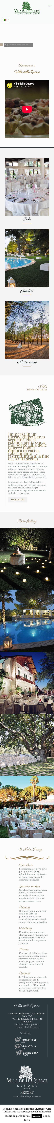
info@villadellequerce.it (27, 1024)
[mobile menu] (50, 5)
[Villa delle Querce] (27, 7)
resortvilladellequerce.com (27, 1096)
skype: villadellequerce (28, 1027)
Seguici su (25, 1033)
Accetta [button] (36, 1116)
